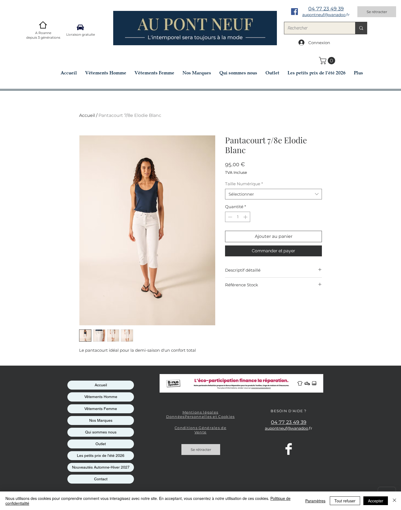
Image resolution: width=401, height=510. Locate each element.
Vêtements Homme (100, 396)
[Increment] (246, 217)
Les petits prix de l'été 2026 (100, 455)
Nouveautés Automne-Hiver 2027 (101, 467)
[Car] (80, 27)
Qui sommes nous (100, 432)
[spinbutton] (237, 217)
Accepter (375, 500)
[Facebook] (294, 11)
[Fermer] (394, 501)
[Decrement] (229, 217)
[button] (328, 60)
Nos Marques (100, 420)
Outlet (100, 444)
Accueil (87, 115)
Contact (100, 479)
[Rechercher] (361, 28)
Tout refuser (344, 500)
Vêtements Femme (100, 408)
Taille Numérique (244, 183)
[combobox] (273, 194)
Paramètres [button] (315, 500)
